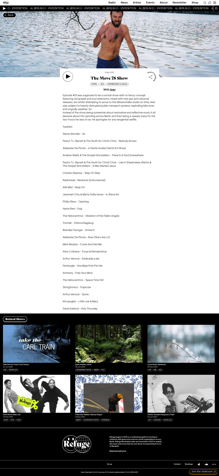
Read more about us (118, 451)
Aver (113, 89)
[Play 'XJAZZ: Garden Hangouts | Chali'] (181, 394)
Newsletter (179, 2)
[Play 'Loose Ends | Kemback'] (181, 344)
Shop (195, 2)
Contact (177, 464)
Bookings (189, 464)
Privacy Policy (88, 472)
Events (150, 2)
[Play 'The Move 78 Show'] (68, 76)
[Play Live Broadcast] (4, 8)
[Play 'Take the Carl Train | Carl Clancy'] (36, 344)
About (164, 2)
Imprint (83, 472)
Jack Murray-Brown (120, 472)
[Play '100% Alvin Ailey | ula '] (36, 394)
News (124, 2)
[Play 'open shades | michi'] (108, 344)
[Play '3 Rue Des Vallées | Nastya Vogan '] (108, 394)
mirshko (111, 472)
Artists (137, 2)
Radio (112, 2)
